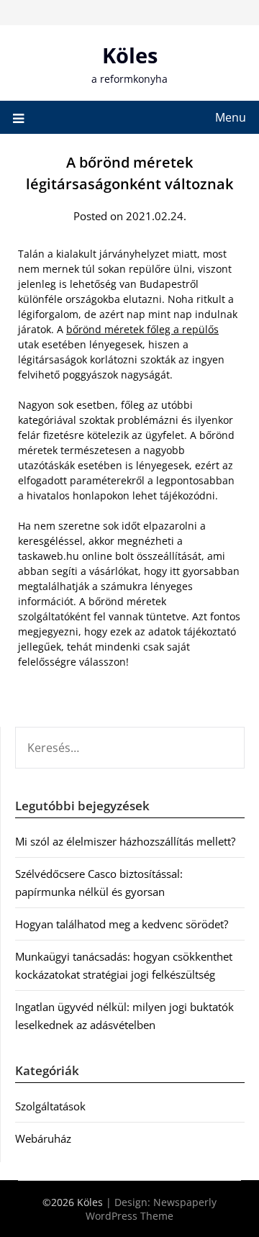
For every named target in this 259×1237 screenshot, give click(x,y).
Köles (130, 55)
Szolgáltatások (50, 1106)
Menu (230, 117)
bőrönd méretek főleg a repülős (142, 329)
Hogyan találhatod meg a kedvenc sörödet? (121, 924)
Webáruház (43, 1138)
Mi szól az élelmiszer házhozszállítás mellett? (125, 841)
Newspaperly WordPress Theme (151, 1209)
